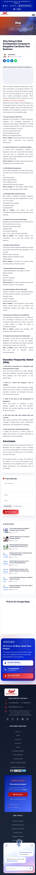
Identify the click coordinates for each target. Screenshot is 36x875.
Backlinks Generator (18, 825)
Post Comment (11, 512)
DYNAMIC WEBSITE (18, 751)
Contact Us (18, 739)
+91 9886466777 (26, 703)
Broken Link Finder (18, 840)
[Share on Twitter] (8, 60)
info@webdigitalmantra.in (15, 707)
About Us (18, 731)
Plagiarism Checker (18, 836)
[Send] (30, 868)
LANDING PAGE (18, 759)
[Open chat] (6, 845)
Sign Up (14, 5)
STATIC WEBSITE (18, 755)
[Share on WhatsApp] (15, 60)
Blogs (18, 29)
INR (19, 9)
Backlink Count (18, 832)
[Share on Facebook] (4, 60)
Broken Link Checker (18, 828)
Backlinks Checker (18, 821)
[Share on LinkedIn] (11, 60)
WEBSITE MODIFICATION (18, 762)
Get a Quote (19, 794)
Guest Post (18, 743)
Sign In (6, 5)
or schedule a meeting (19, 799)
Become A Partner (26, 5)
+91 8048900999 (13, 703)
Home (12, 29)
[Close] (32, 845)
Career (18, 747)
